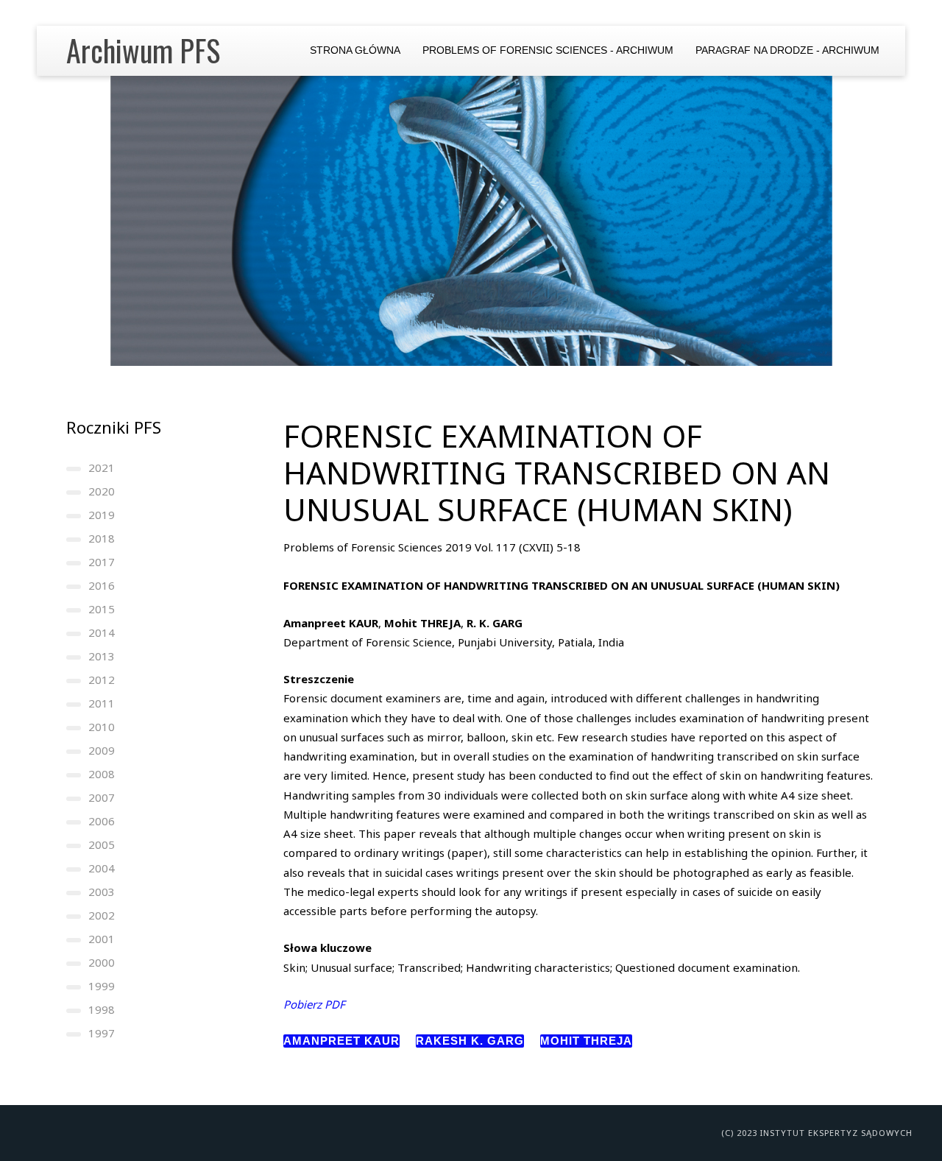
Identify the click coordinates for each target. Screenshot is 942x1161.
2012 (101, 679)
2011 (101, 703)
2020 (101, 491)
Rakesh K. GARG (470, 1040)
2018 (101, 538)
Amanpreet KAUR (341, 1040)
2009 (101, 750)
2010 (101, 726)
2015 (101, 608)
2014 (101, 632)
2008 (101, 773)
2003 (101, 891)
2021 (101, 467)
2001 (101, 938)
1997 (101, 1033)
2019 (101, 514)
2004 (101, 868)
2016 (101, 585)
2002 (101, 915)
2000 (101, 962)
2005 (101, 844)
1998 (101, 1009)
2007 (101, 797)
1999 (101, 985)
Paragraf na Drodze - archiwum (787, 50)
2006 (101, 821)
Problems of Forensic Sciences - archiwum (547, 50)
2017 (101, 561)
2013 (101, 656)
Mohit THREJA (586, 1040)
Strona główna (355, 50)
